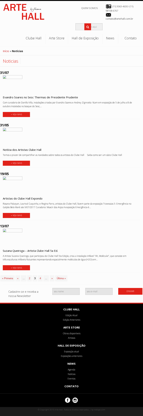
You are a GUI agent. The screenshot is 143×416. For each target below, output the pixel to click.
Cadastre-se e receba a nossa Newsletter (23, 294)
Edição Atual (71, 315)
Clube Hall (34, 38)
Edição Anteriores (71, 319)
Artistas (71, 337)
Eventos (71, 378)
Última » (61, 278)
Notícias (71, 374)
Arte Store (56, 38)
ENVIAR (130, 291)
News (110, 38)
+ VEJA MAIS (16, 114)
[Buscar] (87, 26)
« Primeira (7, 278)
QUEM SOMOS (89, 8)
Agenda (71, 369)
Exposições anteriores (71, 356)
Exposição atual (71, 351)
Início (6, 51)
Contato (131, 38)
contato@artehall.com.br (119, 18)
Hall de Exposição (85, 38)
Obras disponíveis (71, 333)
